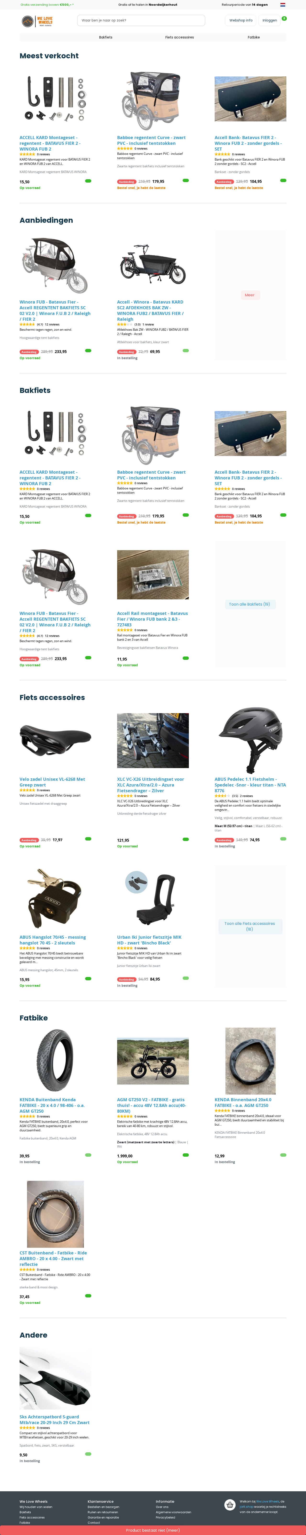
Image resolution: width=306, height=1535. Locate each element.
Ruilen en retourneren (103, 1512)
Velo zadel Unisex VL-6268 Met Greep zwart (52, 782)
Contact (94, 1523)
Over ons (162, 1507)
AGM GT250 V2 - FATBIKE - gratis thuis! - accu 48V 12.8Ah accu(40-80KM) (151, 1105)
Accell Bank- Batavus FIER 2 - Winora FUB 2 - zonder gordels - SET (248, 143)
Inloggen (270, 20)
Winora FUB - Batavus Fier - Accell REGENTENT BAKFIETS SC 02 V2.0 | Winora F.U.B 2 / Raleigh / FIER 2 (55, 310)
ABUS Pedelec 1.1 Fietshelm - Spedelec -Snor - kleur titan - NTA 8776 (250, 785)
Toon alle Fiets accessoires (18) (249, 926)
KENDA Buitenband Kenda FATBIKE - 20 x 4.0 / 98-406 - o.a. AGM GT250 (52, 1105)
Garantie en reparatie (103, 1517)
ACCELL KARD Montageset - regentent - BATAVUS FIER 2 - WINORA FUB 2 (50, 143)
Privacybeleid (165, 1517)
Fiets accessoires (179, 37)
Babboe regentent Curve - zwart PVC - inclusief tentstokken (151, 140)
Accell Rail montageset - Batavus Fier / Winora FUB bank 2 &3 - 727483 (152, 619)
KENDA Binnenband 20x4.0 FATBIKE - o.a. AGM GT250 (243, 1102)
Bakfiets (105, 37)
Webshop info (241, 20)
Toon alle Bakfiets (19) (249, 604)
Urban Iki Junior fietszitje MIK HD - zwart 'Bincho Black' (149, 940)
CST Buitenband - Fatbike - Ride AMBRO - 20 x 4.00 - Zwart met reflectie (53, 1258)
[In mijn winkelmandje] (88, 181)
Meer (250, 295)
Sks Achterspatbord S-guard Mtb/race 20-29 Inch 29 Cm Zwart (55, 1420)
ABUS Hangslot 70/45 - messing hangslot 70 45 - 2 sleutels (53, 940)
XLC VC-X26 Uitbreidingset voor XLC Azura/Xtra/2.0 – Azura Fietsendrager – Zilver (150, 785)
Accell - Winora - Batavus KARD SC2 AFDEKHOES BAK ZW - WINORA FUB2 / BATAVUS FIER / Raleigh (150, 310)
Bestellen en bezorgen (103, 1507)
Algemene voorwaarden (173, 1512)
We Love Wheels (267, 1501)
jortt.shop (246, 1507)
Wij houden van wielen (36, 1507)
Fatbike (254, 37)
